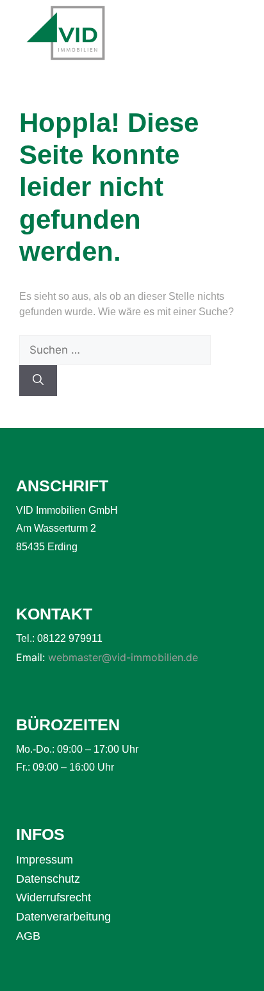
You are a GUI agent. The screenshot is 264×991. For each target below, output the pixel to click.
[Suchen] (38, 380)
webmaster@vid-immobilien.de (123, 657)
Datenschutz (48, 878)
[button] (234, 35)
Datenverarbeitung (63, 916)
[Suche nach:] (115, 350)
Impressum (44, 859)
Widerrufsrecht (53, 897)
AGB (28, 936)
